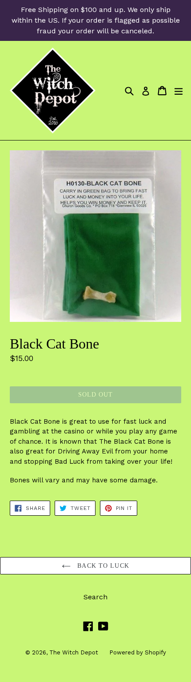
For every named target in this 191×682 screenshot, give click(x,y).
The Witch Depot (73, 652)
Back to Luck (102, 565)
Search (95, 597)
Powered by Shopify (137, 652)
